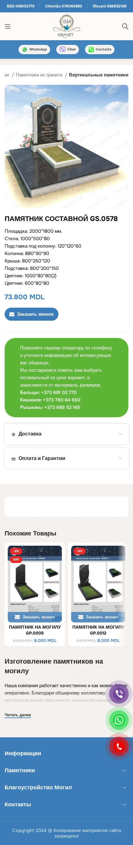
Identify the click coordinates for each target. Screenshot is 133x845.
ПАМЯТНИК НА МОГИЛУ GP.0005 (35, 630)
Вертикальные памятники (98, 75)
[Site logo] (66, 26)
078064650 (72, 6)
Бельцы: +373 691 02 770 (48, 392)
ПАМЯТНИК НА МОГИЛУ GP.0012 (98, 630)
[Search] (125, 26)
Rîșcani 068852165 (110, 6)
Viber (71, 49)
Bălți (11, 6)
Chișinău (53, 6)
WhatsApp (38, 49)
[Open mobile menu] (8, 26)
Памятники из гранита (39, 75)
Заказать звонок (35, 314)
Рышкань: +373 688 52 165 (50, 407)
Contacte (103, 49)
